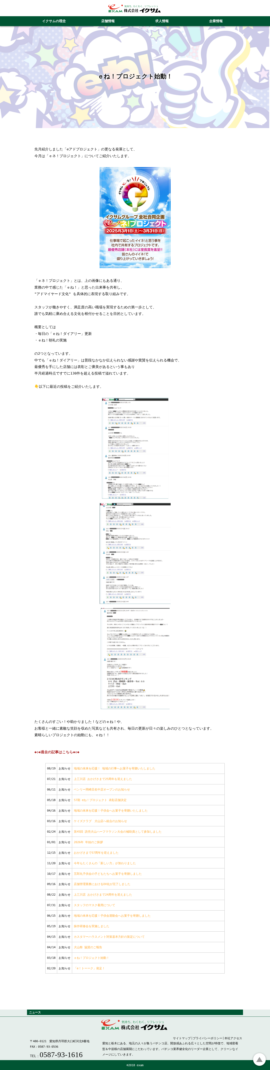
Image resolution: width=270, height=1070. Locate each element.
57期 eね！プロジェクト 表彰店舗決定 (100, 800)
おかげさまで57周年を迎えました (96, 852)
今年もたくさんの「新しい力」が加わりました (105, 863)
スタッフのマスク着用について (94, 905)
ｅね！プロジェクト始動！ (91, 957)
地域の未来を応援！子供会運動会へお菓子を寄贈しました (112, 915)
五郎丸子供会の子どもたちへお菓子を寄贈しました (108, 873)
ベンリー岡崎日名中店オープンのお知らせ (102, 789)
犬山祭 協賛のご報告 (88, 947)
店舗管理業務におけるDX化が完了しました (102, 884)
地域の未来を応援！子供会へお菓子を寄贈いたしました (111, 810)
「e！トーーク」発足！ (89, 968)
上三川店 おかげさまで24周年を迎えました (103, 894)
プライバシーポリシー (207, 1038)
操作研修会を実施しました (91, 926)
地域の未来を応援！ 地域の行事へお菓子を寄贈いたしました (114, 768)
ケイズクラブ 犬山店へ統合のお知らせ (100, 821)
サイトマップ (182, 1038)
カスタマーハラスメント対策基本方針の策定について (109, 936)
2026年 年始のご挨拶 (88, 842)
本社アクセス (233, 1038)
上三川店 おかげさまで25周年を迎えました (103, 779)
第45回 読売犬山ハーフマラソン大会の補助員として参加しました (118, 831)
